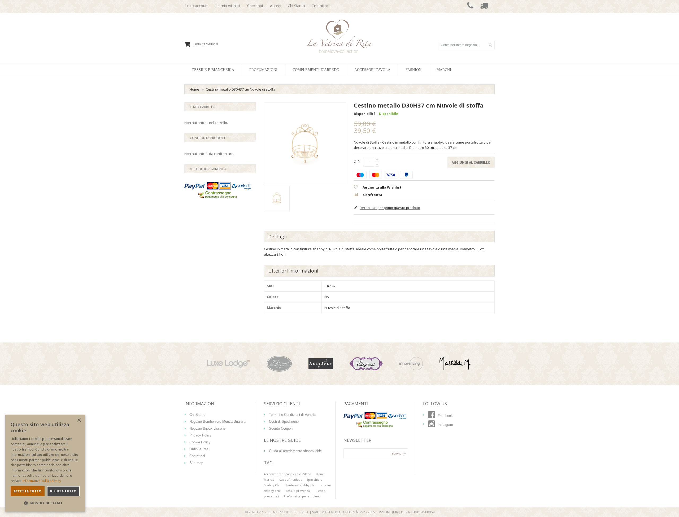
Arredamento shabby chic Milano (287, 474)
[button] (45, 503)
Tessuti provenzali (298, 491)
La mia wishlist (228, 5)
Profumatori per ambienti (302, 496)
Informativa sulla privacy (42, 481)
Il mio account (196, 5)
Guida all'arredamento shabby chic (295, 451)
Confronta (372, 194)
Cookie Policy (200, 442)
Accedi (275, 5)
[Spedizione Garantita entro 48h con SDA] (484, 6)
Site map (196, 463)
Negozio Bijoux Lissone (207, 428)
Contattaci (320, 5)
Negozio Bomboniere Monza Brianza (217, 422)
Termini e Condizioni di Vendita (292, 415)
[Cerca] (490, 45)
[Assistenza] (470, 6)
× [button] (79, 420)
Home (194, 89)
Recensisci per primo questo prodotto (390, 207)
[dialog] (45, 463)
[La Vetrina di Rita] (339, 36)
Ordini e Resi (199, 449)
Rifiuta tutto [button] (63, 491)
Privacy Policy (200, 435)
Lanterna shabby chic (301, 485)
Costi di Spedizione (284, 422)
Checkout (255, 5)
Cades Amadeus (290, 480)
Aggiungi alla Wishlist (382, 187)
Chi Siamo (296, 5)
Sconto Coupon (281, 428)
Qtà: (357, 161)
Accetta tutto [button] (28, 491)
